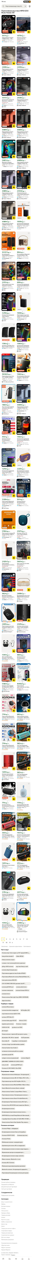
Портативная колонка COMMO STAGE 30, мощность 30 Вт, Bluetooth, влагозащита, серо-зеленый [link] (23, 163)
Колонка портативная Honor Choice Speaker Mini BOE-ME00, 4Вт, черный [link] (22, 627)
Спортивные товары (6, 1230)
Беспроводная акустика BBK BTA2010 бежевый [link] (23, 596)
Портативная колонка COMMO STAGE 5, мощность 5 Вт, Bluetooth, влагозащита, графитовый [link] (23, 100)
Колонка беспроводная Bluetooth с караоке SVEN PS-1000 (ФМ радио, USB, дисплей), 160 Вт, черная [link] (8, 100)
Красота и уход (5, 1219)
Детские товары (5, 1237)
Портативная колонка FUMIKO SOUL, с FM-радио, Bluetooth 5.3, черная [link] (7, 38)
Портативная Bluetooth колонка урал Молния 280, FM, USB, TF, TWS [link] (8, 502)
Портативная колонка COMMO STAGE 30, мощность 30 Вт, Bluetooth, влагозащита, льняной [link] (8, 224)
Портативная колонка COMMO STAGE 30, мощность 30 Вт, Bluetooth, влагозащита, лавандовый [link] (8, 193)
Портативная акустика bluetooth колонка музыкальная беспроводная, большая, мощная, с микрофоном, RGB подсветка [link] (8, 285)
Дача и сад (4, 1224)
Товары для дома (5, 1215)
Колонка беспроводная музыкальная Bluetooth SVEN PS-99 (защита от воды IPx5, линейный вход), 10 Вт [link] (23, 285)
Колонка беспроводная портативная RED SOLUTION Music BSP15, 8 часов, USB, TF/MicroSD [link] (8, 471)
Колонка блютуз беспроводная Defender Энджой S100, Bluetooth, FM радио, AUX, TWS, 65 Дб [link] (8, 805)
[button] (30, 6)
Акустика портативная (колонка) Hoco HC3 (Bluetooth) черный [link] (8, 407)
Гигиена (3, 1208)
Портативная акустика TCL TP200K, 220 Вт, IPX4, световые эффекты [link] (8, 377)
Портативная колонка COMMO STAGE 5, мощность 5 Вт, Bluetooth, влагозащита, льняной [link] (8, 69)
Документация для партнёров (9, 1186)
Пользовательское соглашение (9, 1243)
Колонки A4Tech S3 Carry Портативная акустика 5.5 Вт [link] (22, 534)
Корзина (22, 1259)
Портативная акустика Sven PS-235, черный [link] (23, 925)
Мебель (3, 1204)
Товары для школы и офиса (8, 1228)
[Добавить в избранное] (14, 17)
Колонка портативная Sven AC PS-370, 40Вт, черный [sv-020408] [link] (23, 895)
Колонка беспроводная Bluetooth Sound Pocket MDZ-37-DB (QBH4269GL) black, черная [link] (23, 224)
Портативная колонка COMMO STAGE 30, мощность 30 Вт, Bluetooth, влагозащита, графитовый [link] (23, 132)
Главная (3, 1259)
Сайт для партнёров (6, 1189)
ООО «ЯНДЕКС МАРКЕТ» (12, 1253)
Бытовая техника (5, 1206)
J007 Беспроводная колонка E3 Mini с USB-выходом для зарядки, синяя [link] (23, 746)
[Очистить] (25, 6)
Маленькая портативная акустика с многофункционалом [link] (8, 866)
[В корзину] (14, 32)
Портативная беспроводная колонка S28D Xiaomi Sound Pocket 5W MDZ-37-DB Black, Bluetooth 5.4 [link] (8, 564)
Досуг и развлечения (6, 1202)
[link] (16, 953)
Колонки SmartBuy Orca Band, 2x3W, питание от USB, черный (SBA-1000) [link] (8, 346)
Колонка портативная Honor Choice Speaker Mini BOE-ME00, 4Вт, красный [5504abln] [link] (7, 774)
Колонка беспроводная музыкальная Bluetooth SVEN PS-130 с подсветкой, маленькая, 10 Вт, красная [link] (23, 439)
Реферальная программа (7, 1195)
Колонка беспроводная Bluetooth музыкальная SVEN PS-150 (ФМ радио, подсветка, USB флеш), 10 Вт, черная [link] (23, 346)
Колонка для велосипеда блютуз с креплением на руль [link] (23, 835)
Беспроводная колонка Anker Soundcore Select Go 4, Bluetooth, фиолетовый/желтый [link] (23, 471)
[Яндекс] (13, 1255)
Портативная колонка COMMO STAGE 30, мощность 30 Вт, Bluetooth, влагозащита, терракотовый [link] (8, 132)
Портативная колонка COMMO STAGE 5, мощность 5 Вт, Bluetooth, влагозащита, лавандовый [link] (23, 69)
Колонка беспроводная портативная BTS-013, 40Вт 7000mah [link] (8, 895)
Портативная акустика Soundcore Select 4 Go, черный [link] (8, 627)
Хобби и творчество (6, 1221)
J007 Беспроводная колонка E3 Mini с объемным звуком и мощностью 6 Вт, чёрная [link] (23, 775)
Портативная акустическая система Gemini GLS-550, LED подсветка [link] (23, 686)
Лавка (9, 1259)
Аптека (3, 1217)
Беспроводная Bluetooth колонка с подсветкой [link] (23, 377)
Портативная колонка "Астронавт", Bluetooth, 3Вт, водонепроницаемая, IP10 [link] (23, 717)
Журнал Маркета (5, 1249)
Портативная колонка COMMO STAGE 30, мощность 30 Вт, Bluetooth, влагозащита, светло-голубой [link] (23, 407)
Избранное (16, 1259)
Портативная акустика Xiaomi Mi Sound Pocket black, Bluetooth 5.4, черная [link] (23, 315)
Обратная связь (5, 1245)
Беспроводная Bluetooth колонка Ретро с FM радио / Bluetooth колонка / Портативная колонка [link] (23, 255)
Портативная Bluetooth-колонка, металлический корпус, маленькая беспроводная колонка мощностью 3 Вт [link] (8, 717)
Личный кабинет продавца (8, 1182)
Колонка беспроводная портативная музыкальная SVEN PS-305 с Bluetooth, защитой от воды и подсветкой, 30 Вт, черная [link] (8, 315)
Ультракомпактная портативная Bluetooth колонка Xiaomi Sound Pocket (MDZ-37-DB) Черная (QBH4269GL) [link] (23, 193)
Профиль (29, 1259)
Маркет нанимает (5, 1247)
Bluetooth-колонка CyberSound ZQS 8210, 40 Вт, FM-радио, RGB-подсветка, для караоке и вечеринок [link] (8, 163)
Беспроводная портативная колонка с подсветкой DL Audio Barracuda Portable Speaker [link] (8, 255)
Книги (3, 1226)
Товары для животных (7, 1233)
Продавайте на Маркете (7, 1184)
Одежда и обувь (5, 1213)
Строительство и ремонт (7, 1235)
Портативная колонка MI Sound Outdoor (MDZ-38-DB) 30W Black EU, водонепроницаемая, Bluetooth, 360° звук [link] (8, 534)
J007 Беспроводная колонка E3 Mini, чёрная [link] (8, 835)
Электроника (4, 1210)
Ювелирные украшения (7, 1239)
